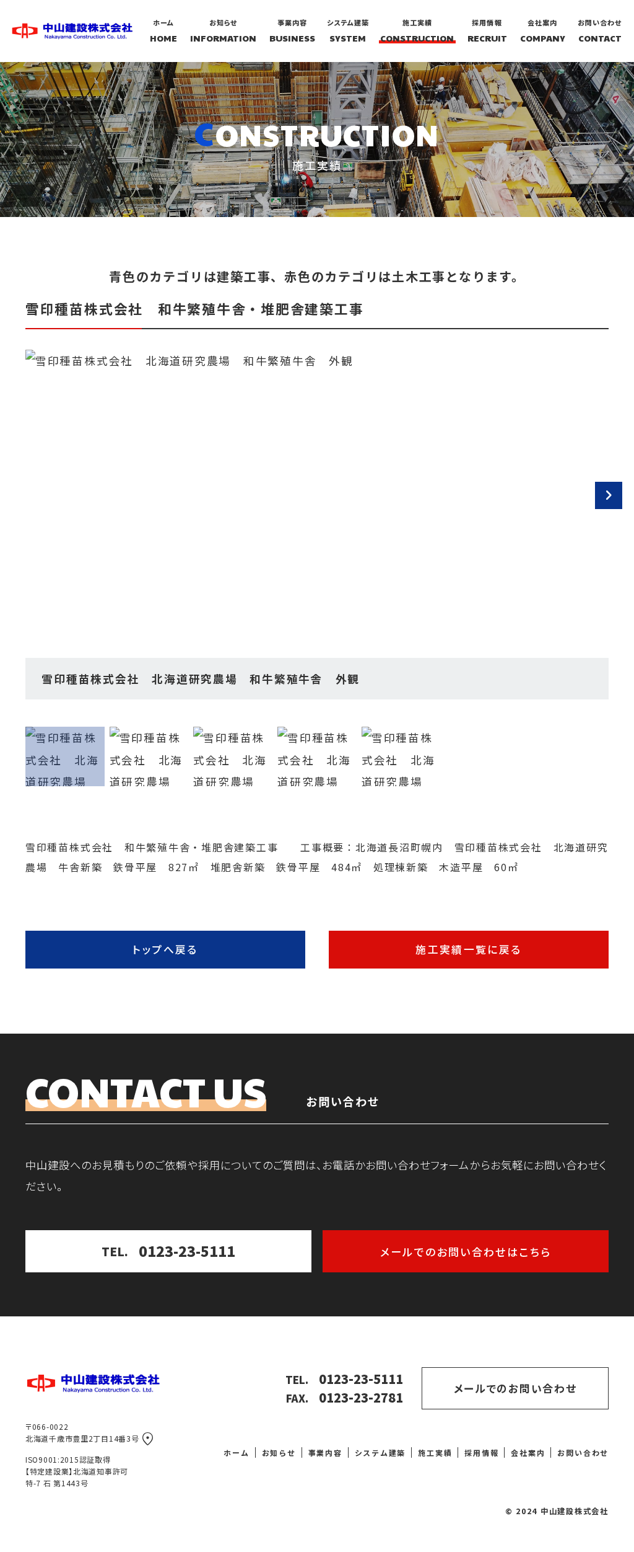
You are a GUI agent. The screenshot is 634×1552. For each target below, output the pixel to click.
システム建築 (380, 1452)
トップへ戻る (165, 949)
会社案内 (528, 1452)
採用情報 (481, 1452)
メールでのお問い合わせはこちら (466, 1251)
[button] (608, 495)
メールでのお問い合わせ (515, 1388)
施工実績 (435, 1452)
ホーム (236, 1452)
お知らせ (279, 1452)
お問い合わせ (583, 1452)
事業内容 (325, 1452)
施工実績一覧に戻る (468, 949)
